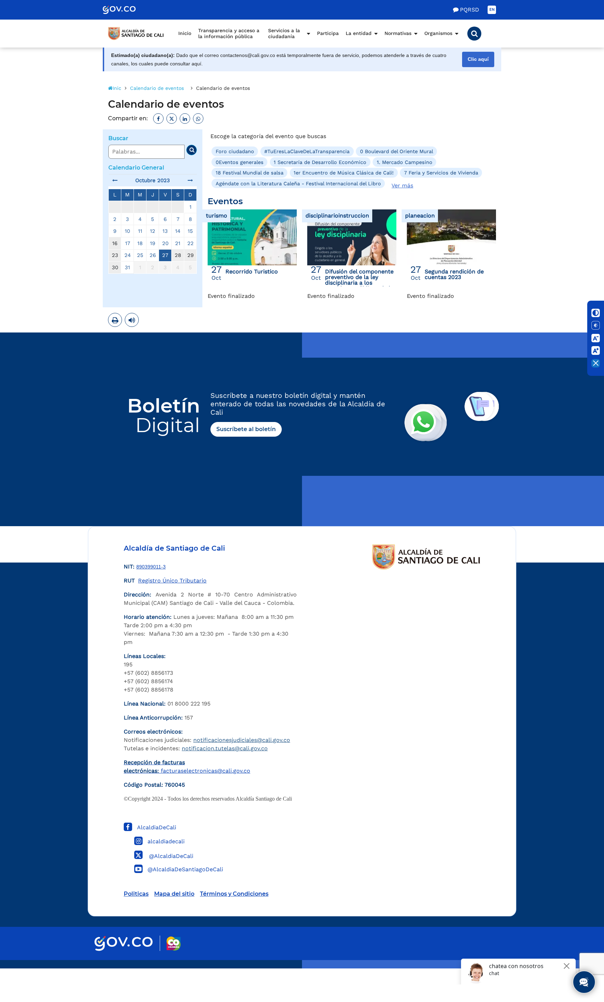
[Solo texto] (595, 325)
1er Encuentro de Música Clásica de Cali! (344, 173)
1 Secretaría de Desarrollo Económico (320, 162)
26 (153, 255)
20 (165, 243)
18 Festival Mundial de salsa (249, 173)
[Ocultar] (595, 363)
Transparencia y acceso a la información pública (228, 34)
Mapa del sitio (174, 893)
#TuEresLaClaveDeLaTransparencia (307, 151)
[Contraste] (595, 313)
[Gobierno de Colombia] (126, 10)
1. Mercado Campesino (404, 162)
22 (190, 243)
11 (140, 231)
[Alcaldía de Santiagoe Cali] (136, 34)
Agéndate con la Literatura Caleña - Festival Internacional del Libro (298, 183)
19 (152, 243)
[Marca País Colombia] (173, 943)
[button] (474, 34)
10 (127, 231)
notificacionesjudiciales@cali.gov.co (241, 740)
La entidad (359, 33)
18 (140, 243)
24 (127, 255)
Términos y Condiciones (234, 893)
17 (127, 243)
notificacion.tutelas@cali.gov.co (225, 748)
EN (492, 9)
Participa (328, 33)
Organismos (438, 33)
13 (165, 231)
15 (190, 231)
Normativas (397, 33)
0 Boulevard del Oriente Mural (396, 151)
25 (140, 255)
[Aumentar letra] (595, 350)
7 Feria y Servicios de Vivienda (441, 173)
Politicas (136, 893)
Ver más (402, 185)
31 (127, 267)
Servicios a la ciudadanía (284, 34)
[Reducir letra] (595, 338)
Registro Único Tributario (172, 580)
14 (177, 231)
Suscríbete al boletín (246, 429)
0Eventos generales (240, 162)
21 (177, 243)
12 (152, 231)
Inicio (184, 33)
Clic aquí (478, 59)
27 (165, 255)
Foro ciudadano (235, 151)
